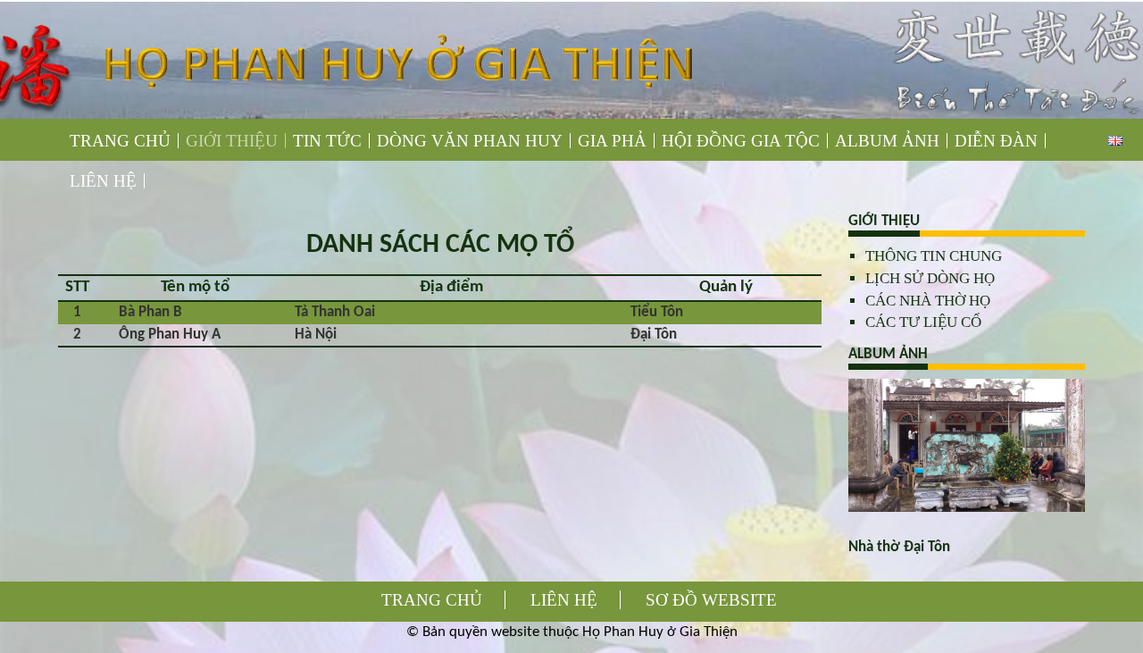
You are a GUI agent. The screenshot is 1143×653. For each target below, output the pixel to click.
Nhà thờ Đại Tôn (899, 547)
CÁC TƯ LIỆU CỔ (923, 322)
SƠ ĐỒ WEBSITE (711, 599)
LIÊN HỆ (103, 180)
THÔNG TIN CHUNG (933, 255)
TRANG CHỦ (120, 140)
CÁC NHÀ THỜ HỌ (927, 300)
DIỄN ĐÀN (996, 140)
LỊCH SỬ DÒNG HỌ (930, 278)
